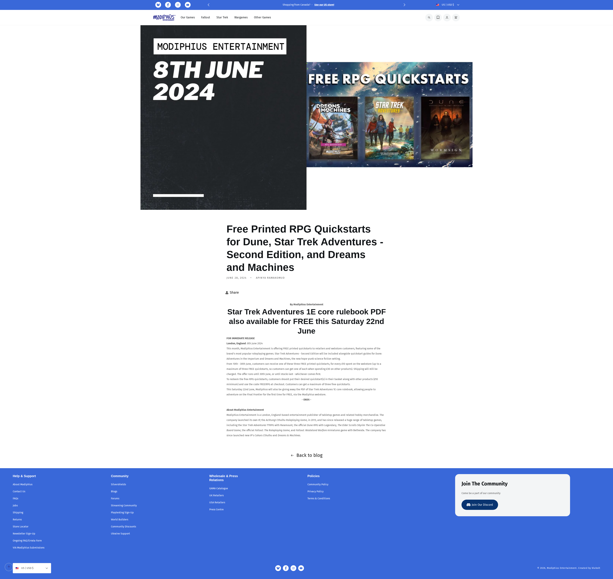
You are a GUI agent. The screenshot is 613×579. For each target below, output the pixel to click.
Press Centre (216, 509)
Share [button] (234, 292)
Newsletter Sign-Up (24, 533)
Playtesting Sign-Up (122, 512)
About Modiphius (22, 484)
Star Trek (222, 17)
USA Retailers (217, 502)
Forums (115, 498)
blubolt (596, 568)
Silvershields (118, 484)
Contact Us (19, 491)
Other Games (262, 17)
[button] (208, 4)
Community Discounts (123, 526)
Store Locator (20, 526)
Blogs (114, 491)
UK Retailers (216, 495)
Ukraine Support (120, 533)
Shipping (18, 512)
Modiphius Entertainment (562, 568)
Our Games (188, 17)
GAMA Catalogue (218, 488)
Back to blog (309, 455)
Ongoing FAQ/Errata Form (27, 540)
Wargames (241, 17)
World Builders (119, 519)
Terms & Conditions (318, 498)
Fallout (205, 17)
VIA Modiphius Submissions (28, 547)
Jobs (15, 505)
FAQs (15, 498)
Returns (17, 519)
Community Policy (317, 484)
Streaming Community (124, 505)
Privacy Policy (315, 491)
